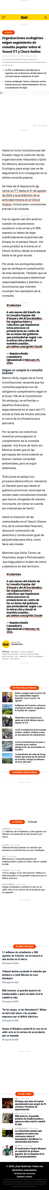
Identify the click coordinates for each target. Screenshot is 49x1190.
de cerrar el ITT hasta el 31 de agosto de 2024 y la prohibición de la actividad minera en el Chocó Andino (24, 195)
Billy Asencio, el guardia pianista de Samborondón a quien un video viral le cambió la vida (22, 993)
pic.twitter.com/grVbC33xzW (24, 346)
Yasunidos (15, 659)
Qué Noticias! (17, 644)
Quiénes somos (24, 1176)
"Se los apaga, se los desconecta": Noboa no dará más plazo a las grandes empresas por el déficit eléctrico (24, 1013)
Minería (24, 656)
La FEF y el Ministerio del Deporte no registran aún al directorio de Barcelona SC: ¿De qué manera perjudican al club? (26, 73)
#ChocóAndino (32, 318)
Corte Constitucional (30, 654)
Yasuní (5, 659)
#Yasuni (11, 318)
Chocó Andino (27, 652)
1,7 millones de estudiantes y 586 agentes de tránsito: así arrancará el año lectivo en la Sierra (22, 955)
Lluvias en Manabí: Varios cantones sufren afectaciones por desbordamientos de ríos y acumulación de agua (25, 84)
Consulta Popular (10, 654)
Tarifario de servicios (24, 1173)
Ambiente (15, 652)
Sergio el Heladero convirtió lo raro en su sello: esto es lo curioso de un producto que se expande (24, 1032)
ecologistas (8, 656)
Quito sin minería (36, 656)
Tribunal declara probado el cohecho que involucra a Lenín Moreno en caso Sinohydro (24, 974)
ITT (17, 656)
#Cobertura (14, 305)
